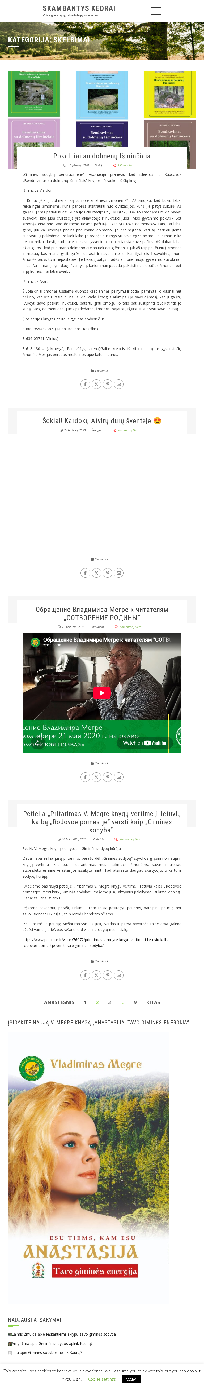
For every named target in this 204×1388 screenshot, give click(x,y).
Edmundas (97, 627)
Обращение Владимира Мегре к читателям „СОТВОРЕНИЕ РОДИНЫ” (102, 614)
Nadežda (98, 839)
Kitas (153, 1002)
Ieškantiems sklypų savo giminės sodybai (81, 1334)
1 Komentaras (127, 165)
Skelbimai (101, 371)
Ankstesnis (59, 1002)
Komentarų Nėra (128, 430)
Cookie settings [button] (102, 1379)
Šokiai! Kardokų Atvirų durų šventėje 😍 (102, 421)
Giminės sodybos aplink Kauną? (65, 1343)
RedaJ (98, 165)
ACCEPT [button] (132, 1379)
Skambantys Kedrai (79, 8)
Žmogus (97, 430)
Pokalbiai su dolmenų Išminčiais (102, 156)
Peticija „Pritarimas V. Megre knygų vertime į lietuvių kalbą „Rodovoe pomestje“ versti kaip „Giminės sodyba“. (102, 822)
